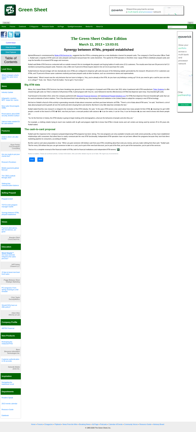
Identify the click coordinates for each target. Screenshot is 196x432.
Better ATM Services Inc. (63, 55)
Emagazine (49, 424)
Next (40, 159)
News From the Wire (70, 424)
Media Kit (89, 26)
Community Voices (131, 424)
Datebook (22, 26)
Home (4, 26)
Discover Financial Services (87, 96)
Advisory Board (158, 424)
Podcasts (103, 424)
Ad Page (61, 26)
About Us (99, 26)
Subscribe (6, 23)
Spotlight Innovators (75, 26)
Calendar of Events (115, 424)
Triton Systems (158, 89)
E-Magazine (34, 26)
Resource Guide (48, 26)
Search (191, 27)
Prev (32, 159)
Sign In (190, 23)
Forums (12, 26)
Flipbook (58, 424)
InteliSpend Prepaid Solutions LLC (113, 96)
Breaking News (84, 424)
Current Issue (11, 43)
